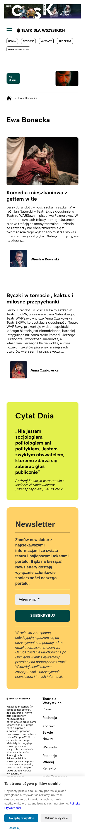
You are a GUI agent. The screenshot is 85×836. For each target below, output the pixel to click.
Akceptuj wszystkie (21, 818)
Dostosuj (14, 827)
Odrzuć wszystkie (56, 818)
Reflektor (65, 41)
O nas (47, 709)
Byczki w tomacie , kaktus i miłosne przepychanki (40, 298)
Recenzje (28, 41)
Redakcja (49, 718)
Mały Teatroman (18, 49)
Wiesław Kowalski (45, 259)
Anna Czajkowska (44, 370)
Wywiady (46, 41)
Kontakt (48, 726)
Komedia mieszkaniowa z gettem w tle (37, 195)
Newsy (12, 41)
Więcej (48, 762)
